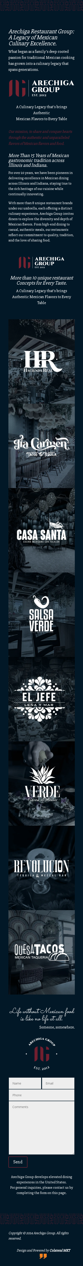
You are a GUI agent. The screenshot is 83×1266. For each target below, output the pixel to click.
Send (18, 1162)
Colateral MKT (60, 1250)
